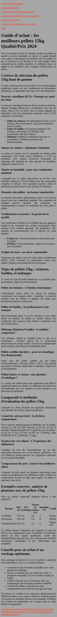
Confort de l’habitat (10, 20)
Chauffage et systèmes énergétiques (17, 12)
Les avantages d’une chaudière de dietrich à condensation (27, 609)
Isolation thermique (10, 7)
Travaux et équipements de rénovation (18, 24)
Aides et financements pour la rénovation (20, 16)
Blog (3, 28)
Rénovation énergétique (12, 3)
